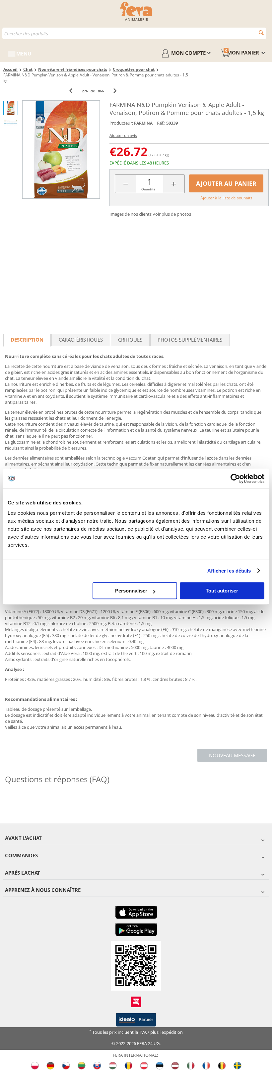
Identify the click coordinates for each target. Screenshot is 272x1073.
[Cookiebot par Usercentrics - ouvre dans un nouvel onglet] (235, 478)
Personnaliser (131, 590)
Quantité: (149, 189)
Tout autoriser (222, 590)
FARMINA (143, 123)
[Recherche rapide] (261, 33)
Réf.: (161, 123)
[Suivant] (115, 91)
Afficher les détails (229, 571)
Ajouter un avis (123, 135)
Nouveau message (232, 755)
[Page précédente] (71, 91)
